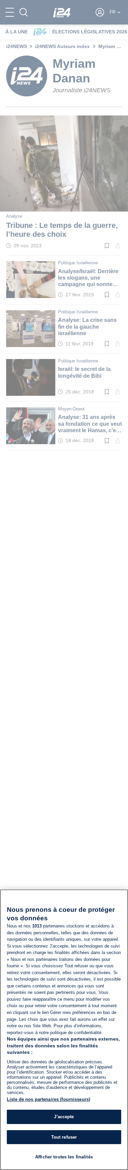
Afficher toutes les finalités (64, 1156)
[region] (64, 1029)
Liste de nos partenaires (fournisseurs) (48, 1099)
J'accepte (64, 1116)
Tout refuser (64, 1137)
